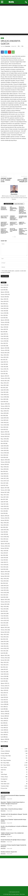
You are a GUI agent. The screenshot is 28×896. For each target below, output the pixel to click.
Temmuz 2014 (4, 574)
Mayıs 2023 (3, 327)
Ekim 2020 (3, 399)
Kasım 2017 (3, 480)
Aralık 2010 (3, 674)
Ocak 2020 (3, 420)
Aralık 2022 (3, 338)
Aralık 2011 (3, 646)
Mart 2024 (3, 303)
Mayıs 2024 (3, 299)
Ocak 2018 (3, 476)
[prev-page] (13, 237)
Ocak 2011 (3, 671)
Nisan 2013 (3, 608)
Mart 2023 (3, 331)
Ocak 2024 (3, 308)
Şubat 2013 (3, 613)
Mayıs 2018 (3, 466)
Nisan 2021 (3, 385)
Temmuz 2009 (4, 713)
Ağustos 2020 (4, 403)
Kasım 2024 (3, 285)
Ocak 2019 (3, 448)
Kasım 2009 (3, 704)
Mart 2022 (3, 359)
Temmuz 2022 (4, 350)
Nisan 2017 (3, 497)
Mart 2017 (3, 499)
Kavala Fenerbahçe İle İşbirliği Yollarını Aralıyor (13, 839)
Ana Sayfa (2, 36)
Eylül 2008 (3, 737)
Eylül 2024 (3, 289)
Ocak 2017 (3, 504)
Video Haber (3, 781)
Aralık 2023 (3, 310)
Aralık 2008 (3, 730)
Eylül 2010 (3, 681)
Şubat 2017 (3, 501)
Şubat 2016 (3, 529)
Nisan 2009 (3, 720)
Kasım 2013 (3, 592)
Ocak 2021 (3, 392)
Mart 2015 (3, 555)
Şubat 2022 (3, 362)
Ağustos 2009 (4, 711)
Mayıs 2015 (3, 550)
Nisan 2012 (3, 636)
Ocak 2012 (3, 643)
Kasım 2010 (3, 676)
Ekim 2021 (3, 371)
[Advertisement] (14, 20)
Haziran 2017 (4, 492)
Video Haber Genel (5, 783)
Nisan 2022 (3, 357)
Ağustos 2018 (4, 459)
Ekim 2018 (3, 455)
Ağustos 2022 (4, 348)
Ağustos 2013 (4, 599)
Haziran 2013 (4, 604)
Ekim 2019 (3, 427)
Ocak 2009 (3, 727)
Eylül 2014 (3, 569)
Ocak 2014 (3, 587)
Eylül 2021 (3, 373)
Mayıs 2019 (3, 438)
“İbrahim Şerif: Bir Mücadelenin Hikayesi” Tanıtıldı (14, 814)
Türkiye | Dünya (4, 776)
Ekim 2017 (3, 483)
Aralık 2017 (3, 478)
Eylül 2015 (3, 541)
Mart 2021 (3, 387)
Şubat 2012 (3, 641)
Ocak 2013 (3, 615)
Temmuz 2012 (4, 629)
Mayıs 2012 (3, 634)
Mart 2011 (3, 667)
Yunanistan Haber (5, 786)
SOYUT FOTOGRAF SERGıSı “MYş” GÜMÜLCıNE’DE (4, 216)
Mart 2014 (3, 583)
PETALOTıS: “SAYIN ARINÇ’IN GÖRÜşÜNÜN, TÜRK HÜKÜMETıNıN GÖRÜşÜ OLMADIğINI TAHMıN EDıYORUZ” (23, 231)
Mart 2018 (3, 471)
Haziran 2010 (4, 688)
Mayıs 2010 (3, 690)
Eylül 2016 (3, 513)
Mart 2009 (3, 723)
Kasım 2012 (3, 620)
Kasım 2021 (3, 369)
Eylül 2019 (3, 429)
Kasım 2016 (3, 508)
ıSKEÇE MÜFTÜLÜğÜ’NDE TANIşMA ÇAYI (22, 180)
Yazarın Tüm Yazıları (18, 203)
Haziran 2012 (4, 632)
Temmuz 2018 (4, 462)
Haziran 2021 (4, 380)
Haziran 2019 (4, 436)
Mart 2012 (3, 639)
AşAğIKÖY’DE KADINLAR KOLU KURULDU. (22, 223)
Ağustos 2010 (4, 683)
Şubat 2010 (3, 697)
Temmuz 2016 (4, 518)
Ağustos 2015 (4, 543)
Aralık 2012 (3, 618)
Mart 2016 (3, 527)
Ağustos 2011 (4, 655)
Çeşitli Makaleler (8, 203)
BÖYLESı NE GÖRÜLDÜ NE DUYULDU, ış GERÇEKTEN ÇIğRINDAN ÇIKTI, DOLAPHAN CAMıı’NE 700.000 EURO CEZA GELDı (22, 210)
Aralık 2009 (3, 702)
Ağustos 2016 (4, 515)
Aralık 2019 (3, 422)
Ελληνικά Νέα (4, 788)
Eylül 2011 (3, 653)
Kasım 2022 (3, 341)
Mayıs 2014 (3, 578)
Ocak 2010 (3, 699)
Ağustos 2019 (4, 431)
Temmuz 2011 (4, 657)
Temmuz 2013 (4, 601)
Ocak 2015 (3, 560)
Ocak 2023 (3, 336)
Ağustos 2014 (4, 571)
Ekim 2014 (3, 567)
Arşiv (7, 36)
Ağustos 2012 (4, 627)
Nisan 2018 (3, 469)
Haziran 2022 (4, 352)
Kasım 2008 (3, 732)
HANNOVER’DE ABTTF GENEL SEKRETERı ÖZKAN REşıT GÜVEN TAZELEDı (4, 224)
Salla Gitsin (3, 769)
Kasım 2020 (3, 396)
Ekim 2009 (3, 706)
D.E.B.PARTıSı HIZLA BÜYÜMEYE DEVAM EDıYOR (23, 216)
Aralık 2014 (3, 562)
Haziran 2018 (4, 464)
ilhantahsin (7, 46)
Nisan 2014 (3, 580)
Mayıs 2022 (3, 355)
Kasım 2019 (3, 424)
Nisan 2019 (3, 441)
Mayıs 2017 (3, 494)
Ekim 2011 (3, 650)
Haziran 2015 (4, 548)
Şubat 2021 (3, 390)
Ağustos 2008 (4, 739)
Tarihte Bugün (4, 774)
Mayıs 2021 (3, 383)
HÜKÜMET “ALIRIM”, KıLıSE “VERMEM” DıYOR (6, 180)
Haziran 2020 (4, 408)
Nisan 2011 (3, 664)
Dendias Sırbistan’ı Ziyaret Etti (9, 852)
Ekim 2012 (3, 622)
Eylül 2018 (3, 457)
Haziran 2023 (4, 324)
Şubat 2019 (3, 445)
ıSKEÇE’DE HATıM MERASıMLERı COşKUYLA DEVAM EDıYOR (13, 224)
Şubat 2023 (3, 334)
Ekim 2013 (3, 594)
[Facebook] (2, 52)
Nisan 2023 (3, 329)
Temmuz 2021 (4, 378)
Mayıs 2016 (3, 522)
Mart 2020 (3, 415)
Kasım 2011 (3, 648)
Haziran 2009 (4, 716)
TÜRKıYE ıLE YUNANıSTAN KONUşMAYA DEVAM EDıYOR (4, 208)
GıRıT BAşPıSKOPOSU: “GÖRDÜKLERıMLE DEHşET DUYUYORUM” (13, 208)
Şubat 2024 (3, 306)
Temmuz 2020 (4, 406)
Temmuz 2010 (4, 685)
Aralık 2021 (3, 366)
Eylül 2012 (3, 625)
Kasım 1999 (3, 741)
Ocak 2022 (3, 364)
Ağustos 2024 (4, 292)
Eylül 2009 (3, 709)
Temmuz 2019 (4, 434)
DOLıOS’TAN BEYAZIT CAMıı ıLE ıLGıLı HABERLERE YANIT (13, 230)
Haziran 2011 (4, 660)
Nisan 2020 (3, 413)
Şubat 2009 (3, 725)
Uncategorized (4, 779)
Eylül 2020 (3, 401)
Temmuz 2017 (4, 490)
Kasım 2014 (3, 564)
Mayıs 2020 (3, 410)
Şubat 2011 (3, 669)
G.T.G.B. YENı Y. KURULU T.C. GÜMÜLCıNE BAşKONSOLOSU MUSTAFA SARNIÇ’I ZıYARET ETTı (4, 231)
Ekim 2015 (3, 539)
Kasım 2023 (3, 313)
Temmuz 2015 (4, 546)
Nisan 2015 (3, 553)
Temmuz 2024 (4, 294)
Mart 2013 (3, 611)
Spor (2, 772)
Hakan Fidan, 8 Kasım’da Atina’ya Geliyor (11, 809)
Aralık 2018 (3, 450)
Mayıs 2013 (3, 606)
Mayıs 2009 (3, 718)
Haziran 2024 (4, 296)
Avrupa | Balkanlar (5, 753)
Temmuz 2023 (4, 322)
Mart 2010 (3, 695)
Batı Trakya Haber (5, 762)
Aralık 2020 (3, 394)
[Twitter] (5, 52)
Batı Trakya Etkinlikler (6, 760)
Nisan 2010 (3, 692)
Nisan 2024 (3, 301)
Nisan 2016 (3, 525)
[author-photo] (14, 189)
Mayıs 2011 (3, 662)
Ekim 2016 (3, 511)
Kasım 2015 (3, 536)
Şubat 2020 (3, 417)
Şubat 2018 (3, 473)
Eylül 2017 (3, 485)
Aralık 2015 (3, 534)
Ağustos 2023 (4, 320)
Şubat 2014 (3, 585)
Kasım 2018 (3, 452)
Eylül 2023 (3, 317)
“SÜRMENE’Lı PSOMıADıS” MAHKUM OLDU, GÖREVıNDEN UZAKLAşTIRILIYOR (13, 217)
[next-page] (15, 237)
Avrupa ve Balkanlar (5, 751)
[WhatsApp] (13, 52)
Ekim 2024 (3, 287)
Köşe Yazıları (4, 767)
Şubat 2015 (3, 557)
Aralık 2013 (3, 590)
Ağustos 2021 (4, 376)
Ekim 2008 (3, 734)
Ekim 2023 (3, 315)
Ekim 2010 (3, 678)
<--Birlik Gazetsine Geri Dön (14, 892)
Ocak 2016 (3, 532)
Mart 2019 (3, 443)
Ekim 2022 (3, 343)
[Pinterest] (9, 52)
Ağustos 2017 (4, 487)
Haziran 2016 (4, 520)
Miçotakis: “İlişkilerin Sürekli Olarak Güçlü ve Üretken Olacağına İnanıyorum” (12, 802)
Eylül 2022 (3, 345)
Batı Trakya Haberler (5, 765)
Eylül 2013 (3, 597)
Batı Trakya (3, 758)
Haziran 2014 (4, 576)
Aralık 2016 (3, 506)
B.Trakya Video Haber (6, 755)
